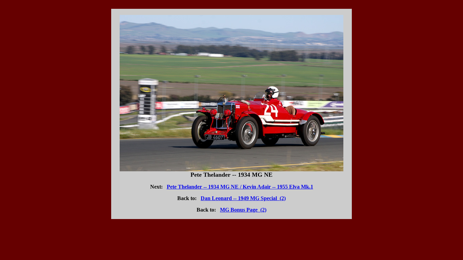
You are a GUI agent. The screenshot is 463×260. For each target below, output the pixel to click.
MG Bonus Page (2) (243, 210)
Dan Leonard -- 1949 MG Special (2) (243, 198)
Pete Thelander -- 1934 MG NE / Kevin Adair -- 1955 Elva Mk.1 (240, 187)
